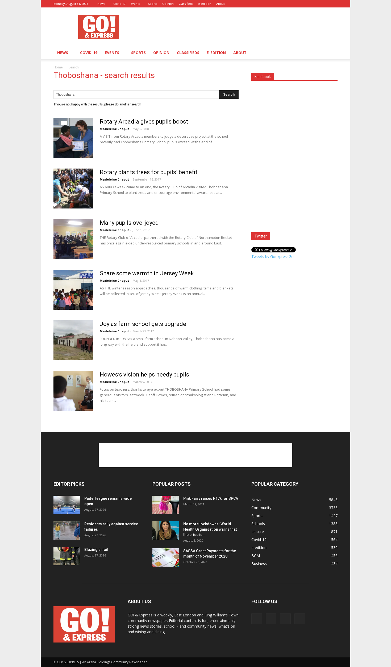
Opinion (168, 4)
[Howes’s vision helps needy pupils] (73, 391)
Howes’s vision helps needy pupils (144, 374)
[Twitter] (334, 3)
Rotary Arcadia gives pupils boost (144, 121)
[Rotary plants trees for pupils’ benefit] (73, 188)
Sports (152, 4)
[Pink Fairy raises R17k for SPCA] (165, 505)
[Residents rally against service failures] (66, 530)
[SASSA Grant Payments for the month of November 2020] (165, 557)
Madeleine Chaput (114, 129)
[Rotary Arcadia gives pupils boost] (73, 138)
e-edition (204, 4)
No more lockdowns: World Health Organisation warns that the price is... (210, 529)
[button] (331, 53)
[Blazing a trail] (66, 556)
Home (58, 67)
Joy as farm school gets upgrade (143, 324)
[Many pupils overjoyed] (73, 239)
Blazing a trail (96, 549)
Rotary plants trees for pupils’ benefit (148, 172)
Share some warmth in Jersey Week (147, 273)
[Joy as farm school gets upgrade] (73, 340)
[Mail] (325, 3)
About (220, 4)
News (101, 4)
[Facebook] (307, 3)
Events (135, 4)
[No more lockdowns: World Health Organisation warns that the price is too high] (165, 530)
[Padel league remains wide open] (66, 505)
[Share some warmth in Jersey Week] (73, 290)
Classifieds (186, 4)
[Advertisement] (241, 27)
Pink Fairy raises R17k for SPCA (210, 498)
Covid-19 (119, 4)
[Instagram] (316, 3)
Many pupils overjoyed (129, 222)
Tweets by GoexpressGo (272, 256)
